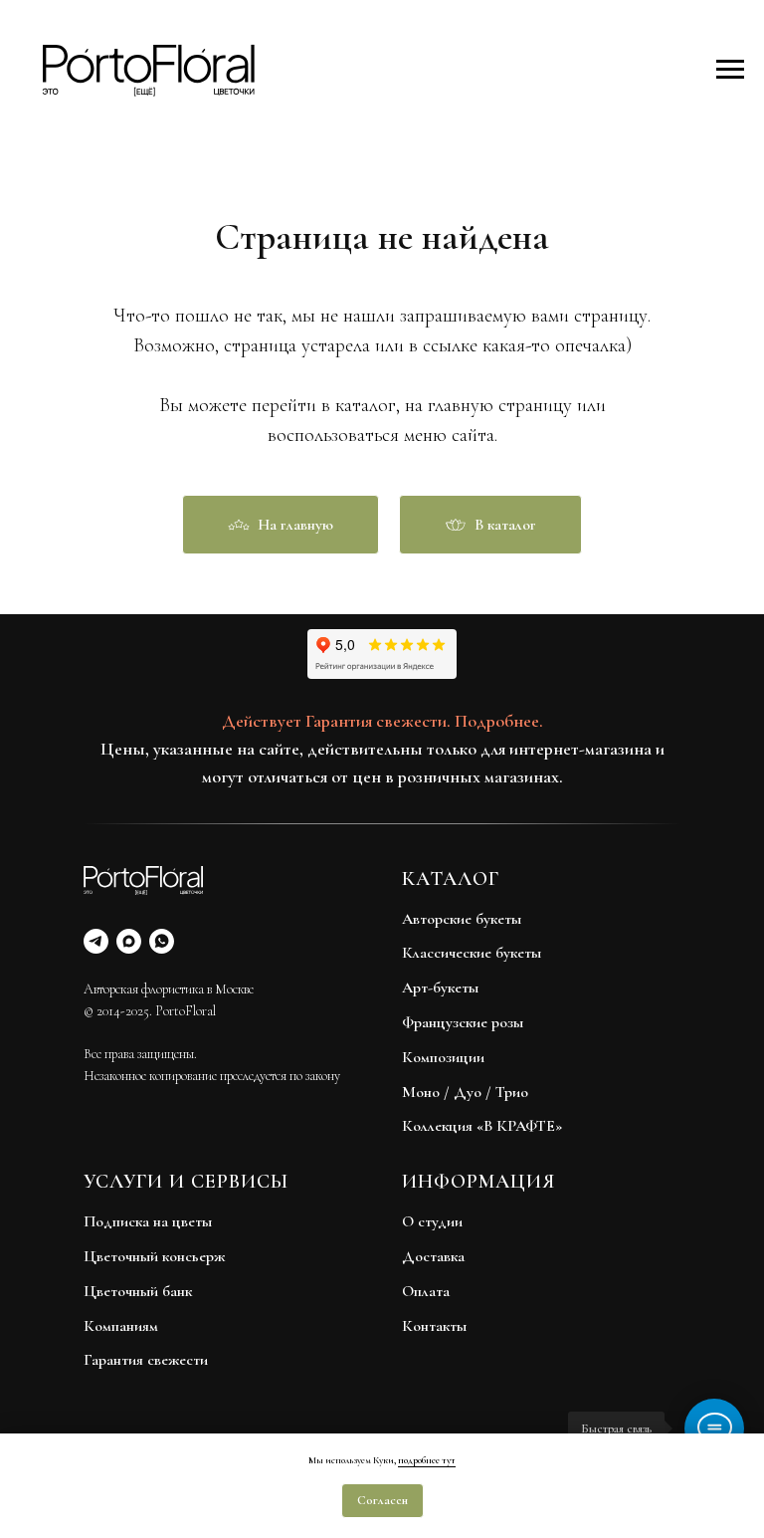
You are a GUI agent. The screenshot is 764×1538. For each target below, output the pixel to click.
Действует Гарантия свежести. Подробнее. (382, 721)
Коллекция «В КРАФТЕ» (482, 1126)
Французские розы (462, 1022)
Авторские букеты (461, 919)
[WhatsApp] (161, 941)
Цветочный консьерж (154, 1256)
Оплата (426, 1291)
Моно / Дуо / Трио (465, 1092)
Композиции (443, 1057)
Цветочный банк (138, 1291)
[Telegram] (96, 941)
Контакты (434, 1326)
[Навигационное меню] (730, 70)
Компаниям (121, 1326)
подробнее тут (427, 1460)
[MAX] (128, 941)
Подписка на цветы (148, 1221)
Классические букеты (471, 953)
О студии (432, 1221)
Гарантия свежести (146, 1360)
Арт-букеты (440, 987)
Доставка (433, 1256)
